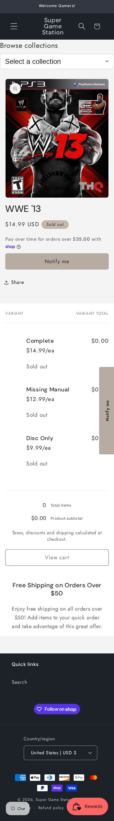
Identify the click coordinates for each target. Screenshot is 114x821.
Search (19, 681)
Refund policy (51, 808)
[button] (14, 26)
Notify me (57, 261)
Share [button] (17, 282)
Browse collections (29, 45)
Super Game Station (54, 799)
